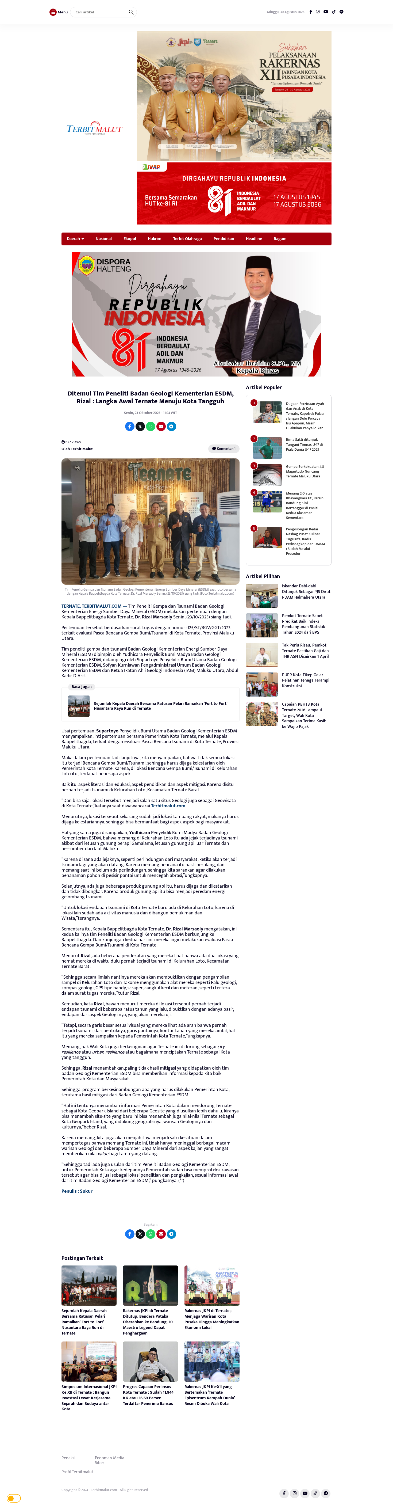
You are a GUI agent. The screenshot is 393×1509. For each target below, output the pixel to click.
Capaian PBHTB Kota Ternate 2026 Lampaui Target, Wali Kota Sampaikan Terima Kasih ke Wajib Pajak (304, 715)
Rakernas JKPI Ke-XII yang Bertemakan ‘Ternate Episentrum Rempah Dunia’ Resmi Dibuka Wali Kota (209, 1395)
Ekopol (130, 238)
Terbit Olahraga (187, 238)
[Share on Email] (161, 426)
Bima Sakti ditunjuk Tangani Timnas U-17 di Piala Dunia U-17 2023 (304, 444)
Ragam (280, 238)
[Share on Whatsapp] (150, 426)
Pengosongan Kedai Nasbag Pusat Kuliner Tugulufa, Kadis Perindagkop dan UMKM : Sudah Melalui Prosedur (305, 541)
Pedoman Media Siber (109, 1460)
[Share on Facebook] (129, 426)
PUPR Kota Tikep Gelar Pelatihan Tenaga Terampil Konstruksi (306, 680)
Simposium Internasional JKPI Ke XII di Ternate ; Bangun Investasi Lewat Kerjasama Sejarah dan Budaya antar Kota (89, 1398)
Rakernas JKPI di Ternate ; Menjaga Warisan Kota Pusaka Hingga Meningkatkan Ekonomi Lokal (211, 1319)
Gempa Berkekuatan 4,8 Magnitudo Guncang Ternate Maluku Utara (305, 471)
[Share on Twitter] (140, 426)
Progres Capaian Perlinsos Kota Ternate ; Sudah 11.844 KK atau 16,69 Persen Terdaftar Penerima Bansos (148, 1395)
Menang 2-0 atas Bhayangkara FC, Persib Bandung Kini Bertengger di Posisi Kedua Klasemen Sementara (304, 505)
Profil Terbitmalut (77, 1471)
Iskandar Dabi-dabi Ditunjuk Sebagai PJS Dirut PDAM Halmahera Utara (306, 592)
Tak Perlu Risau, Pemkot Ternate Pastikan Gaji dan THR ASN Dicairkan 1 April (305, 651)
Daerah (73, 238)
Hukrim (154, 238)
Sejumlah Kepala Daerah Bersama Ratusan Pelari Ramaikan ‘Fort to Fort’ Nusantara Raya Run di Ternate (160, 706)
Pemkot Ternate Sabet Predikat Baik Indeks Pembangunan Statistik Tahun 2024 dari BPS (303, 624)
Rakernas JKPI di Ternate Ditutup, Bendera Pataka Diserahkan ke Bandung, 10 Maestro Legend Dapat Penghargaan (148, 1322)
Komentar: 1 (226, 449)
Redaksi (68, 1457)
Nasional (104, 238)
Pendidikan (224, 238)
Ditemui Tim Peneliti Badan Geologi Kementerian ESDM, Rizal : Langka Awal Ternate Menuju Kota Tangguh (151, 397)
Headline (254, 238)
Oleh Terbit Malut (77, 449)
